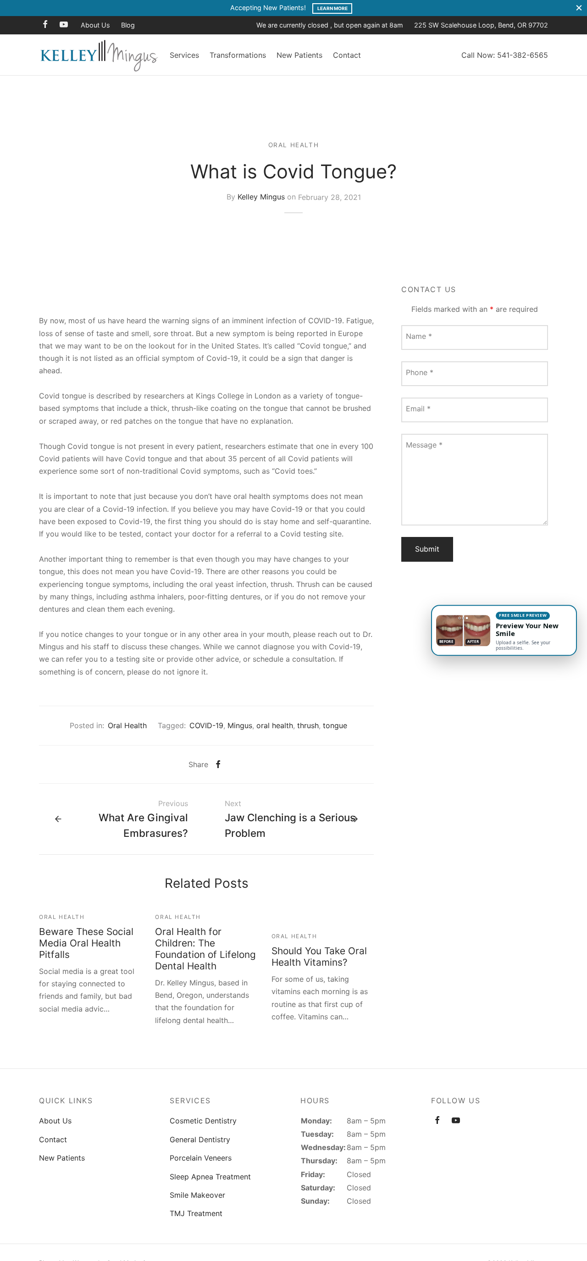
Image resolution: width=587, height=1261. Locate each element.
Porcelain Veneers (201, 1157)
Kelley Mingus (261, 197)
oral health (274, 725)
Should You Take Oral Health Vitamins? (319, 956)
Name (419, 336)
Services (184, 55)
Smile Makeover (197, 1195)
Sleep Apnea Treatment (210, 1176)
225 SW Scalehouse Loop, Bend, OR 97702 (481, 25)
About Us (95, 25)
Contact (347, 55)
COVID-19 (206, 725)
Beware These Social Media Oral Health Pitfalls (86, 943)
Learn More (332, 8)
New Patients (299, 55)
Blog (128, 25)
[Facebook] (45, 25)
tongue (335, 725)
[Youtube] (64, 25)
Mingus (239, 725)
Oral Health (293, 145)
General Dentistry (200, 1139)
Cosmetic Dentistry (203, 1120)
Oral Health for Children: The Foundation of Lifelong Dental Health (205, 949)
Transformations (238, 55)
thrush (308, 725)
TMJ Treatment (196, 1213)
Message (424, 444)
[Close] (579, 8)
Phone (419, 372)
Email (418, 408)
